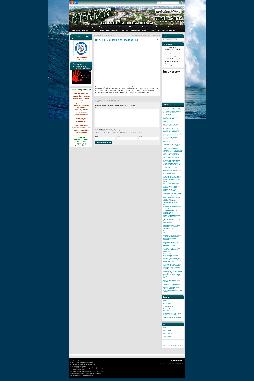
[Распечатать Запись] (158, 39)
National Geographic (168, 303)
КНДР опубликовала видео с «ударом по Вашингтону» (145, 35)
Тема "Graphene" (178, 364)
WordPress (170, 364)
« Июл (172, 65)
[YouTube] (72, 2)
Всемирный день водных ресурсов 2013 (105, 35)
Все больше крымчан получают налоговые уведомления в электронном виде (172, 227)
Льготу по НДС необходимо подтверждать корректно (170, 125)
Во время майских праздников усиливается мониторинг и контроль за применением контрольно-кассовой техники (171, 162)
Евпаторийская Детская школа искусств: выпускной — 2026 (171, 145)
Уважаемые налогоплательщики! (172, 284)
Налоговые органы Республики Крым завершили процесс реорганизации (171, 250)
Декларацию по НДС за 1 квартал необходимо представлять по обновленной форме (172, 244)
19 (170, 58)
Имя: (97, 136)
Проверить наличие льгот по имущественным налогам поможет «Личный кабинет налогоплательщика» (171, 188)
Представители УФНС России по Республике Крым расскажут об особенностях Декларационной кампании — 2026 (172, 266)
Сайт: (140, 136)
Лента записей (167, 330)
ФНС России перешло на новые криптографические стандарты (172, 182)
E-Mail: (119, 136)
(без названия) (167, 141)
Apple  (165, 300)
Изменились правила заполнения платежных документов (172, 194)
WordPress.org (167, 336)
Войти (164, 327)
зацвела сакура (127, 87)
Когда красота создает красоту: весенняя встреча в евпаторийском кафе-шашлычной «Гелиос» (172, 289)
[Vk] (76, 2)
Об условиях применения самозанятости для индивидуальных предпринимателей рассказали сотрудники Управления (172, 213)
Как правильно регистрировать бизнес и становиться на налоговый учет (171, 221)
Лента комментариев (169, 333)
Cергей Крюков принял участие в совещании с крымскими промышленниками (172, 137)
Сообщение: (99, 108)
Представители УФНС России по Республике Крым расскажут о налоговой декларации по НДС (172, 177)
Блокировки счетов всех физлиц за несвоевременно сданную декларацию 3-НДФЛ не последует (172, 237)
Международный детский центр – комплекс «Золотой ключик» (172, 313)
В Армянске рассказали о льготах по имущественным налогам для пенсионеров (172, 206)
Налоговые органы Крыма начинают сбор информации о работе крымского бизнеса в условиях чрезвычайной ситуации (172, 131)
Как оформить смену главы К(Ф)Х (172, 157)
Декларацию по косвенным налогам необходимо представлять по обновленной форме (171, 119)
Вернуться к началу (177, 360)
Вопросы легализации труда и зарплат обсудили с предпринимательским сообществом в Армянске (171, 200)
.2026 (83, 59)
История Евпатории (168, 306)
